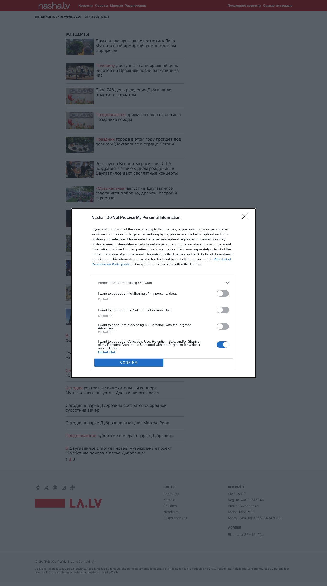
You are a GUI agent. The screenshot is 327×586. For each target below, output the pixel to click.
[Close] (246, 217)
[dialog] (163, 293)
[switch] (223, 293)
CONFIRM (129, 362)
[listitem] (163, 282)
